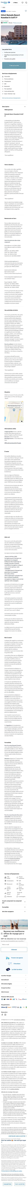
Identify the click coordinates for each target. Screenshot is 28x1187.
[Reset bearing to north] (21, 407)
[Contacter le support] (26, 2)
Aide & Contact (5, 992)
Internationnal (5, 979)
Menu (16, 2)
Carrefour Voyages (6, 975)
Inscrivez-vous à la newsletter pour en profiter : (13, 941)
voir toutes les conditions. (19, 1019)
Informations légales (6, 983)
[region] (14, 1160)
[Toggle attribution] (22, 421)
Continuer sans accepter (17, 1136)
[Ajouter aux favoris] (26, 11)
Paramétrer (7, 1184)
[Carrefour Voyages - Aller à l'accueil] (5, 2)
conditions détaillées (14, 1089)
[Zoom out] (21, 405)
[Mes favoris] (22, 2)
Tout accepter (19, 1184)
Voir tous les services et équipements (11, 98)
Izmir (4, 7)
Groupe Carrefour (5, 987)
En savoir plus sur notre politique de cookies (12, 1171)
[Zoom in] (21, 403)
